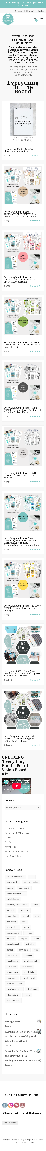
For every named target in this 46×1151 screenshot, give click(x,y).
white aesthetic (13, 995)
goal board (24, 910)
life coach (10, 938)
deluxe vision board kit (16, 893)
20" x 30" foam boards (15, 876)
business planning (31, 882)
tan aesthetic (27, 966)
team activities (12, 972)
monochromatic (13, 944)
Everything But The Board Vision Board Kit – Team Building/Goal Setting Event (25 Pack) (20, 738)
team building (29, 972)
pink (36, 950)
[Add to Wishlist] (40, 121)
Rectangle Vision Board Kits (17, 851)
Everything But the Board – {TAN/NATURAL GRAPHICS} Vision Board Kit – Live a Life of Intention (21, 214)
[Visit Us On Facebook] (5, 1105)
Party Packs (10, 846)
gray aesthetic (12, 927)
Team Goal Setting (13, 856)
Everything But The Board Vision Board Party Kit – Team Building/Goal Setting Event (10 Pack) (22, 673)
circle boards (24, 888)
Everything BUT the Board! (17, 833)
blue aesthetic (12, 882)
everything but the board (17, 905)
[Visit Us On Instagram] (11, 1105)
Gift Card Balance (10, 1122)
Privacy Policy (28, 1142)
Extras (8, 837)
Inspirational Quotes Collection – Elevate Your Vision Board (20, 150)
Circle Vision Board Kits (16, 828)
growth (29, 933)
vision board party (14, 989)
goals (37, 916)
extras (35, 905)
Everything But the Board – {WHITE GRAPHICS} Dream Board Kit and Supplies (21, 475)
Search (39, 807)
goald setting (12, 916)
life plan (23, 938)
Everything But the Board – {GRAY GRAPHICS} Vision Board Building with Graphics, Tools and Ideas (23, 410)
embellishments (13, 899)
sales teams (11, 966)
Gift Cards (9, 842)
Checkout (41, 11)
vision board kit (29, 978)
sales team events (31, 961)
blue (31, 876)
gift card (10, 910)
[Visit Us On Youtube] (22, 1105)
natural (10, 950)
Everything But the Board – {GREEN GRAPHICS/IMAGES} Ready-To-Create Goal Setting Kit (22, 344)
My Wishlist (18, 11)
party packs (23, 950)
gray (24, 921)
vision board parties (14, 983)
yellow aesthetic (13, 1000)
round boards (12, 961)
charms (10, 888)
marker (36, 938)
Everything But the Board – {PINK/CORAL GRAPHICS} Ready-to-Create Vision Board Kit (21, 279)
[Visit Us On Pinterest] (17, 1105)
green (26, 927)
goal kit (26, 916)
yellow (27, 995)
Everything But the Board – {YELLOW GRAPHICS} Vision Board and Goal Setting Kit (22, 608)
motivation (30, 944)
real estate (28, 955)
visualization (32, 989)
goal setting (11, 921)
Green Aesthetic (13, 933)
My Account (30, 11)
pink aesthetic (12, 955)
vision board (11, 978)
